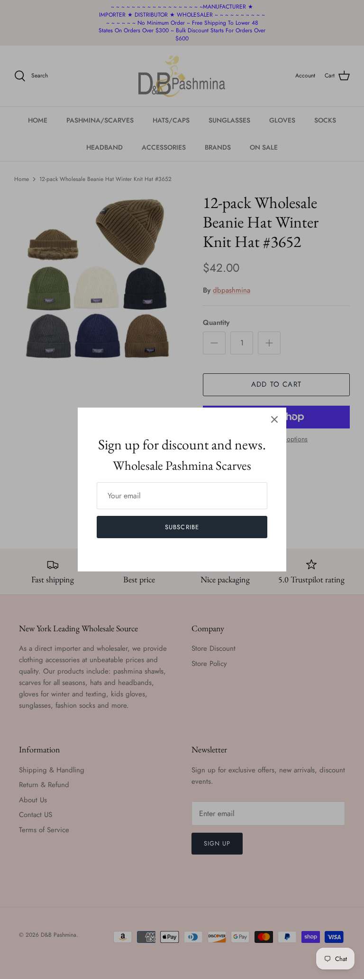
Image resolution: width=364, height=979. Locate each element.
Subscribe (182, 527)
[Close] (274, 419)
